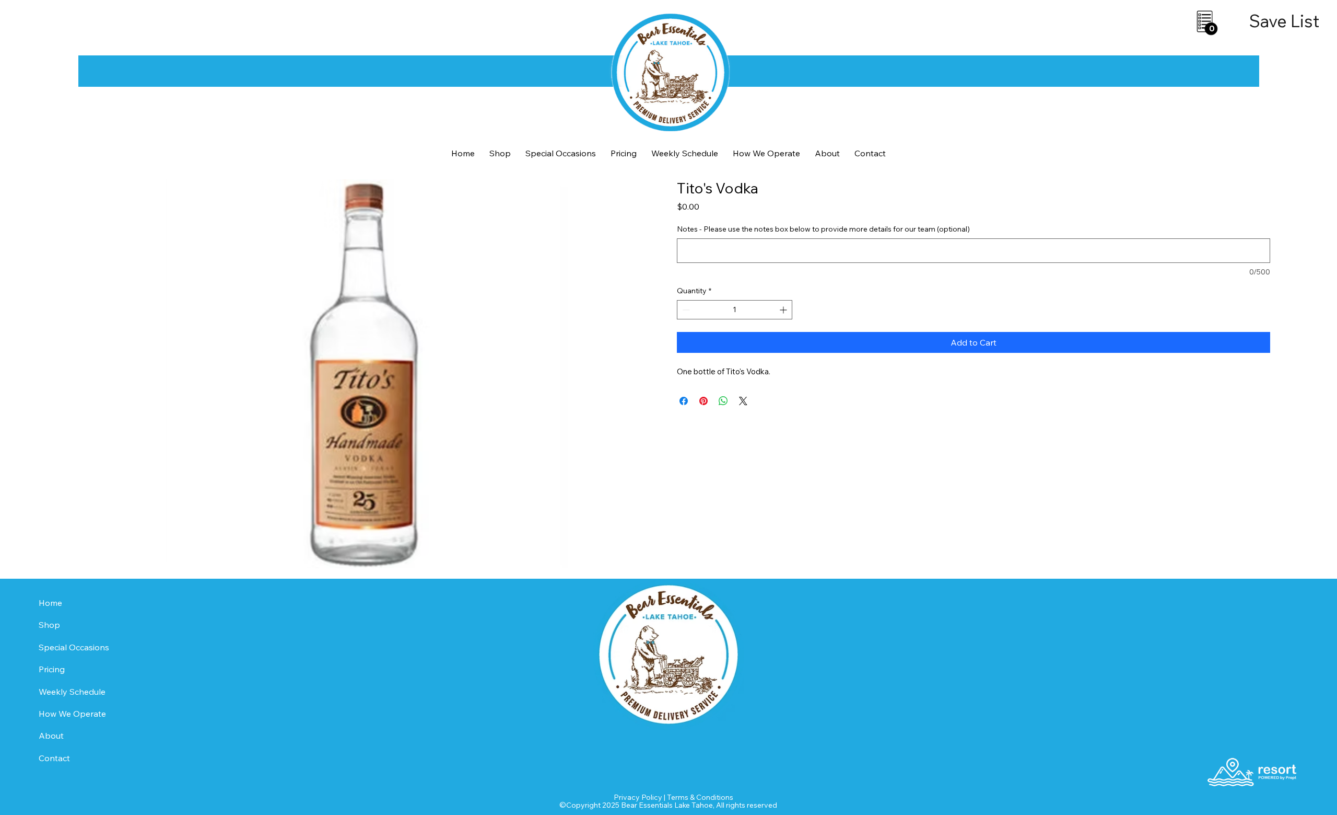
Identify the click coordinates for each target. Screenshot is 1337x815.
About (51, 735)
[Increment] (784, 310)
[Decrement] (684, 310)
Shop (49, 624)
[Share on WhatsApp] (723, 401)
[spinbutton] (734, 310)
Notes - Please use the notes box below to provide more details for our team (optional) (823, 229)
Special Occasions (74, 647)
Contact (54, 758)
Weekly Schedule (72, 691)
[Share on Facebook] (683, 401)
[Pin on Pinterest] (703, 401)
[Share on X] (743, 401)
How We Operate (72, 713)
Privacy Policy (638, 797)
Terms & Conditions (700, 797)
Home (50, 603)
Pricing (52, 669)
